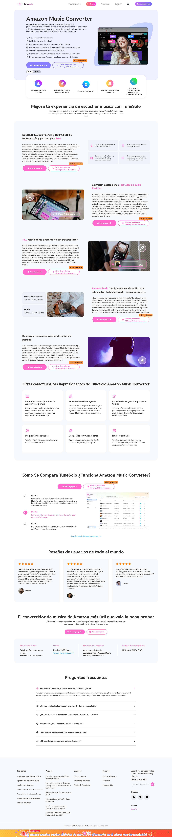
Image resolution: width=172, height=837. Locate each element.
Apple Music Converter (25, 785)
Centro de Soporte (109, 776)
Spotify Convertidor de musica (28, 781)
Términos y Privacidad (82, 781)
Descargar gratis (75, 632)
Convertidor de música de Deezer (29, 794)
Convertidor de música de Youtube (29, 789)
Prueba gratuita (143, 4)
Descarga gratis (40, 65)
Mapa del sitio (108, 785)
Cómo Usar (105, 4)
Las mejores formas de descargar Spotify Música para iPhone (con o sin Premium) (58, 785)
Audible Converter (24, 803)
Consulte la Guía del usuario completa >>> (86, 536)
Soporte (118, 4)
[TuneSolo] (25, 4)
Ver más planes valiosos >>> (63, 653)
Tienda (92, 4)
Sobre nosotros (80, 776)
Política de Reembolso (82, 785)
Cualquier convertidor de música (29, 776)
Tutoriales (106, 781)
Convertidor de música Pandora (28, 798)
